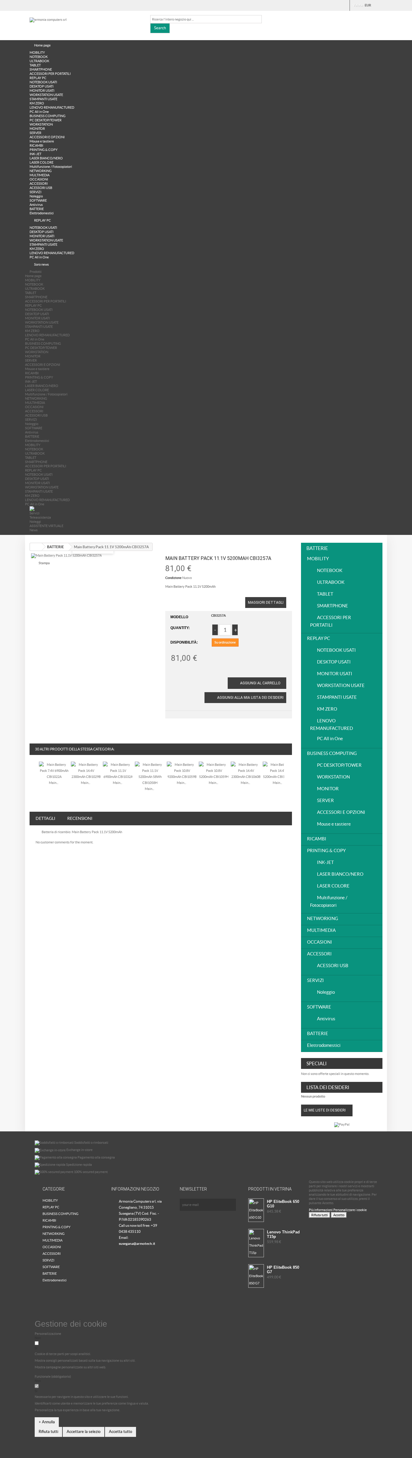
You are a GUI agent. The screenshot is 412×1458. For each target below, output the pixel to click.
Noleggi (35, 521)
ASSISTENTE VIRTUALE (46, 526)
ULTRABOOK (39, 61)
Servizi (35, 513)
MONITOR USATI (42, 90)
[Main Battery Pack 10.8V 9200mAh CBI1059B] (182, 770)
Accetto (338, 1215)
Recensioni (79, 818)
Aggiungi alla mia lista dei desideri (250, 697)
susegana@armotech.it (137, 1243)
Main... (53, 783)
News (34, 530)
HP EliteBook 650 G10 (283, 1204)
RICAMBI (36, 145)
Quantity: (180, 628)
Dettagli (45, 818)
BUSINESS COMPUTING (47, 116)
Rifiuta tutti (319, 1215)
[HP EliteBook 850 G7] (256, 1276)
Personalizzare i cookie (350, 1210)
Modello (179, 617)
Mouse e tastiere (42, 141)
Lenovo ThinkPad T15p (283, 1234)
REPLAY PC (38, 78)
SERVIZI (35, 192)
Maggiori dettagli (266, 602)
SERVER (35, 133)
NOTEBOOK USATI (43, 82)
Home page (42, 45)
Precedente (33, 775)
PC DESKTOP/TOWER (46, 120)
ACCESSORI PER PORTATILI (50, 73)
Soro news (41, 264)
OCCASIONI (39, 179)
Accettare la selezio (83, 1431)
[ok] (229, 1205)
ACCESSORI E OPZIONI (47, 137)
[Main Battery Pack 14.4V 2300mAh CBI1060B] (245, 770)
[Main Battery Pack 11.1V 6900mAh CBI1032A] (118, 770)
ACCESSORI (39, 183)
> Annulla (47, 1422)
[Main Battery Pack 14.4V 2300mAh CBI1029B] (86, 770)
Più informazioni (321, 1210)
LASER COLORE (41, 162)
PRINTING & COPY (44, 150)
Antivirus (36, 204)
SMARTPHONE (41, 69)
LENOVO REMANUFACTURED (52, 107)
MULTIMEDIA (39, 175)
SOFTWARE (38, 200)
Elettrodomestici (42, 213)
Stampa (44, 563)
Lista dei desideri (327, 1087)
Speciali (316, 1063)
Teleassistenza (40, 517)
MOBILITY (37, 52)
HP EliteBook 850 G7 (283, 1269)
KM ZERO (37, 103)
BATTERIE (37, 209)
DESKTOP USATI (41, 86)
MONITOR (37, 128)
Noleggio (36, 196)
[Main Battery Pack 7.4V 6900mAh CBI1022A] (54, 770)
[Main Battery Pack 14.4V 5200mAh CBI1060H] (277, 770)
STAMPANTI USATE (43, 99)
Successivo (288, 775)
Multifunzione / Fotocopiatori (51, 166)
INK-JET (35, 154)
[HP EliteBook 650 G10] (256, 1210)
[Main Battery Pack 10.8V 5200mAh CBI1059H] (214, 770)
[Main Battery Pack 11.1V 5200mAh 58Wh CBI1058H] (150, 773)
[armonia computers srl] (85, 25)
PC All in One (39, 112)
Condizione (173, 578)
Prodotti (36, 271)
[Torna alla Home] (36, 547)
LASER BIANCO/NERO (46, 158)
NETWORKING (41, 171)
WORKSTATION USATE (46, 95)
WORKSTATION (41, 124)
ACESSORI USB (41, 188)
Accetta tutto (120, 1431)
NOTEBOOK (39, 57)
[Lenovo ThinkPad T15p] (256, 1243)
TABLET (35, 65)
